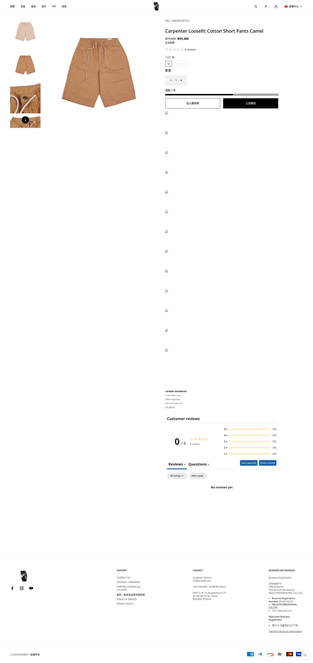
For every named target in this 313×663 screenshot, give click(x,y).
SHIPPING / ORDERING (128, 582)
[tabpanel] (221, 499)
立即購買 (251, 103)
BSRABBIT (23, 654)
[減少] (168, 80)
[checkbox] (197, 476)
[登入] (265, 6)
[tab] (199, 464)
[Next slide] (25, 119)
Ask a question (248, 462)
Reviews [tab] (176, 464)
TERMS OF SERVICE (127, 599)
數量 (168, 70)
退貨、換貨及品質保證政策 (131, 594)
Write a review (267, 462)
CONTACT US (123, 577)
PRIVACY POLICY (125, 603)
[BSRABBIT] (156, 6)
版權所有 (35, 654)
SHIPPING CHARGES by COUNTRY (129, 588)
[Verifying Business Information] (285, 631)
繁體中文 (294, 6)
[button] (276, 6)
